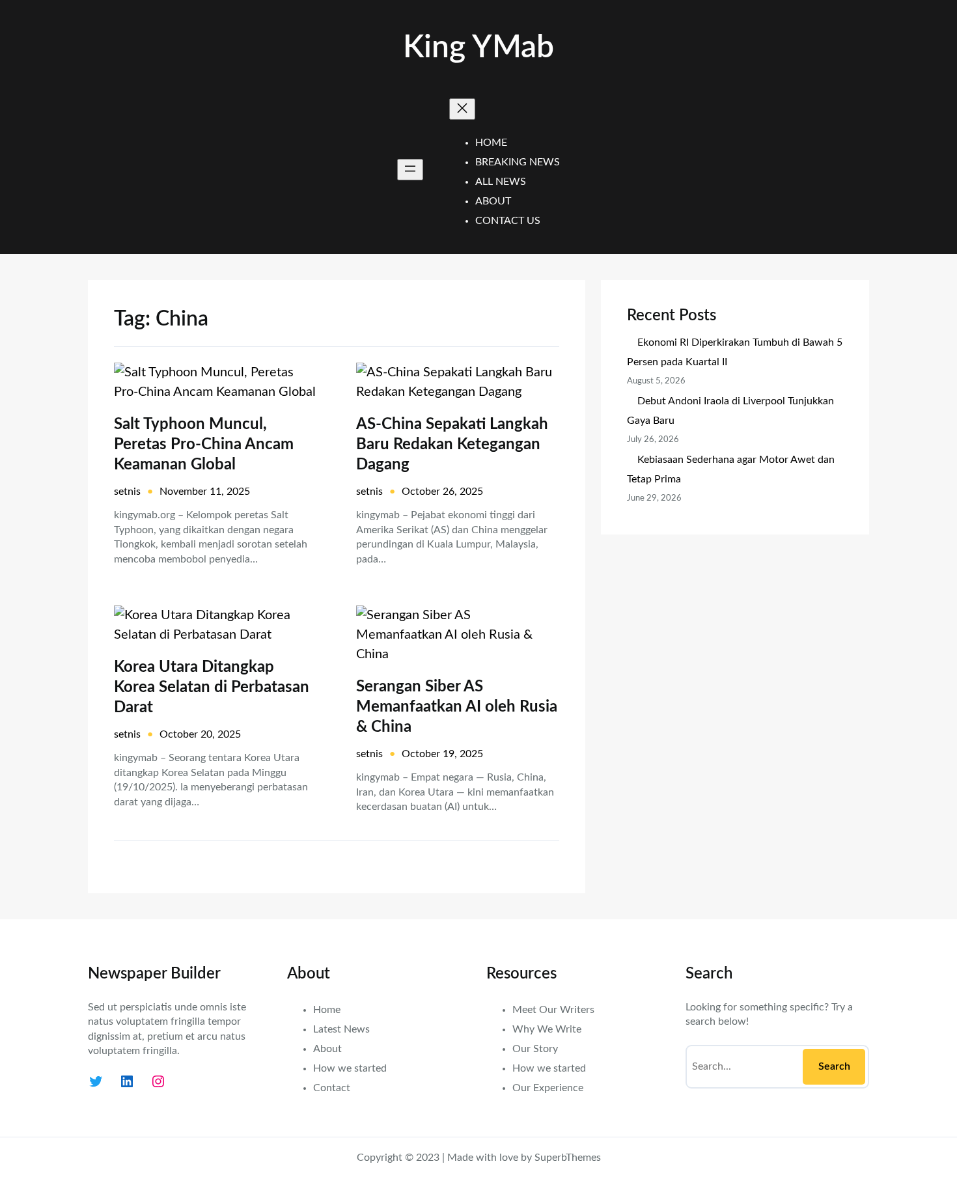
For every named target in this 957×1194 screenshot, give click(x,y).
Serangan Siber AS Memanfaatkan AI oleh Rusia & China (456, 707)
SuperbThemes (567, 1157)
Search (834, 1066)
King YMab (478, 47)
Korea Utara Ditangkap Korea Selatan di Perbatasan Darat (211, 687)
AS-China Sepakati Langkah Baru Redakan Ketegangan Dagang (452, 445)
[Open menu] (410, 169)
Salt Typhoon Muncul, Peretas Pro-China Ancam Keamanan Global (204, 445)
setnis (127, 491)
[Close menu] (462, 109)
